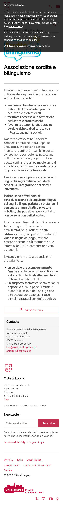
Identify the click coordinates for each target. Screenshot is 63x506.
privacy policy (15, 26)
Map (6, 399)
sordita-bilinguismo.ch (18, 351)
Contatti (8, 460)
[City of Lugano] (8, 371)
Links (20, 460)
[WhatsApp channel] (57, 499)
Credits (8, 470)
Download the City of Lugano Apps (24, 442)
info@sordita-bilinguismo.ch (21, 347)
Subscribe (48, 423)
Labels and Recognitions (37, 465)
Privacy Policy (12, 465)
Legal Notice (34, 460)
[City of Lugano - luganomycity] (37, 498)
